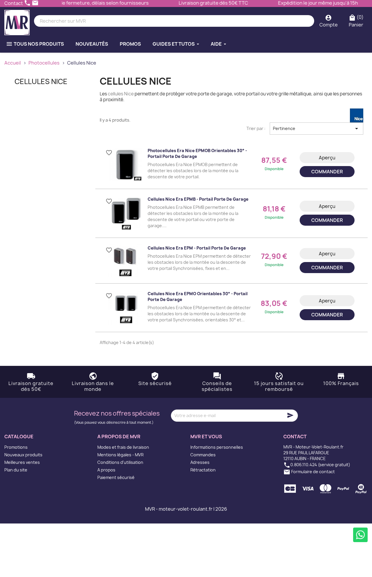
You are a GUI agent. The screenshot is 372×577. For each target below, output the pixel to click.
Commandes (203, 454)
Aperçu (327, 157)
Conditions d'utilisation (120, 462)
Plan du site (15, 470)
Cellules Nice (41, 81)
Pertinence (316, 128)
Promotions (16, 447)
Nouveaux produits (23, 454)
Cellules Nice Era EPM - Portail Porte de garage (197, 248)
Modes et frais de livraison (123, 447)
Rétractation (203, 470)
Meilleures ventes (22, 462)
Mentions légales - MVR (120, 454)
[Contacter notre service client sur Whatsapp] (360, 535)
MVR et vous (206, 436)
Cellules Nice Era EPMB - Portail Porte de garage (198, 199)
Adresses (200, 462)
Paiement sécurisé (116, 477)
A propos (106, 470)
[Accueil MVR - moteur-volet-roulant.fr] (17, 21)
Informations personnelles (216, 447)
